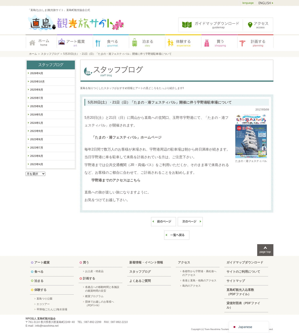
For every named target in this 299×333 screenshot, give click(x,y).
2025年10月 (37, 81)
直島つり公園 (44, 298)
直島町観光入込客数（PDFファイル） (240, 292)
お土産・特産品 (94, 271)
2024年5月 (36, 114)
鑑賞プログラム (94, 296)
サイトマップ (236, 280)
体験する (183, 42)
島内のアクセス (191, 285)
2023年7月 (36, 147)
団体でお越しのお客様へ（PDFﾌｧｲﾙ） (99, 303)
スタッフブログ (50, 53)
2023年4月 (36, 164)
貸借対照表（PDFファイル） (243, 305)
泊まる (147, 42)
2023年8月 (36, 139)
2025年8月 (36, 89)
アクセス (184, 262)
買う (219, 42)
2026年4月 (36, 73)
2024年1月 (36, 122)
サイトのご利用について (243, 271)
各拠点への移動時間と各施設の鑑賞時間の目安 (102, 289)
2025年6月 (36, 106)
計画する (255, 42)
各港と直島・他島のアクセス (199, 280)
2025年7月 (36, 98)
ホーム (41, 42)
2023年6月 (36, 156)
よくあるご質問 (140, 280)
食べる (111, 42)
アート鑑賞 (75, 42)
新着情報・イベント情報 (146, 262)
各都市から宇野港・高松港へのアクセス (199, 273)
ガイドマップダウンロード (245, 262)
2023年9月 (36, 131)
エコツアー (43, 304)
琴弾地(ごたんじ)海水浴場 (52, 309)
